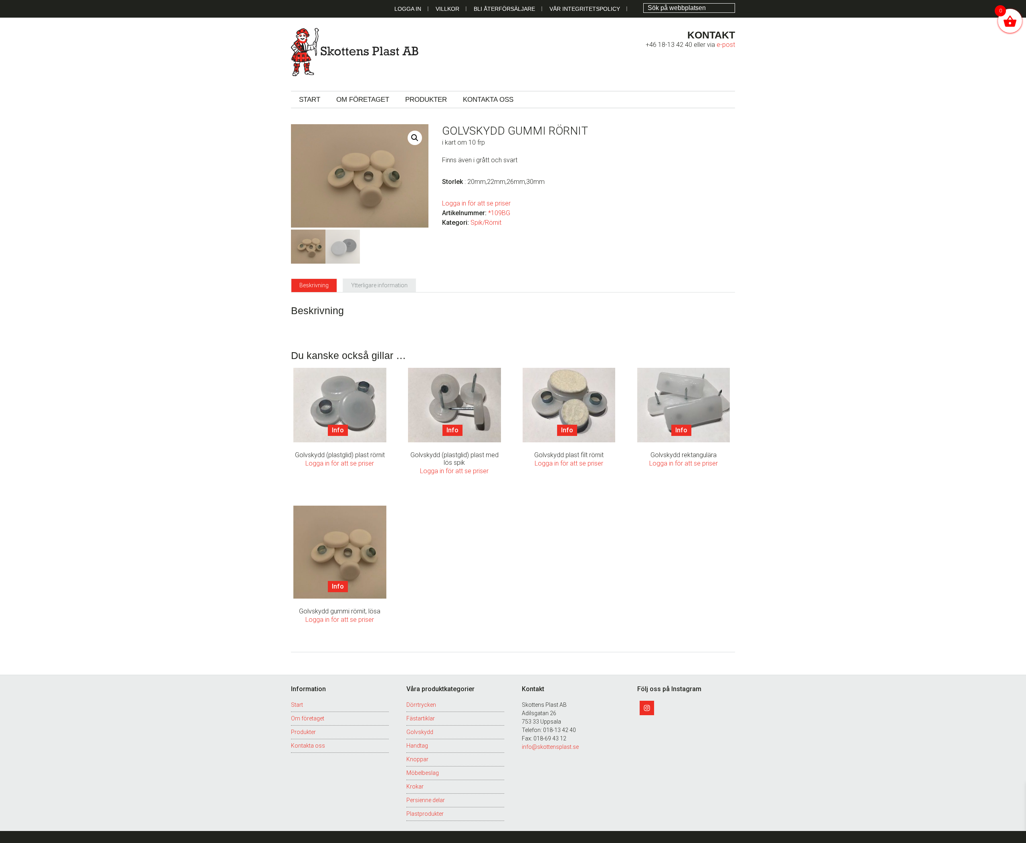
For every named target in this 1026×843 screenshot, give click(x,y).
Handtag (417, 745)
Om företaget (307, 718)
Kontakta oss (308, 745)
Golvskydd (419, 732)
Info (338, 430)
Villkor (447, 9)
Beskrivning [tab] (314, 285)
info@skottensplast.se (550, 747)
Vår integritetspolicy (584, 9)
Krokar (415, 786)
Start (297, 705)
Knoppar (417, 759)
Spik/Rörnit (486, 222)
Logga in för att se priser (476, 203)
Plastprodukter (425, 814)
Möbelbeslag (422, 773)
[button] (415, 138)
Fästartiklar (420, 718)
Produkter (303, 732)
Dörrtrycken (421, 705)
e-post (726, 44)
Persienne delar (425, 800)
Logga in (407, 9)
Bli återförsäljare (504, 9)
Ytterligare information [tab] (379, 285)
